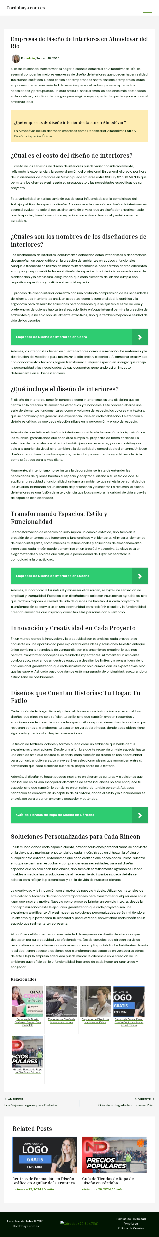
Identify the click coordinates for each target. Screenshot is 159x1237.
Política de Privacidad (131, 1219)
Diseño (49, 1189)
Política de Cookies (131, 1228)
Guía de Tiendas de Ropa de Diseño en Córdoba (108, 1180)
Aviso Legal (131, 1223)
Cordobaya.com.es (26, 7)
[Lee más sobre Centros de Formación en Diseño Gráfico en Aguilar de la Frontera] (44, 1155)
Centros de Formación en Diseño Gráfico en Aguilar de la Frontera (43, 1180)
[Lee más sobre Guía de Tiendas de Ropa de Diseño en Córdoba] (114, 1155)
